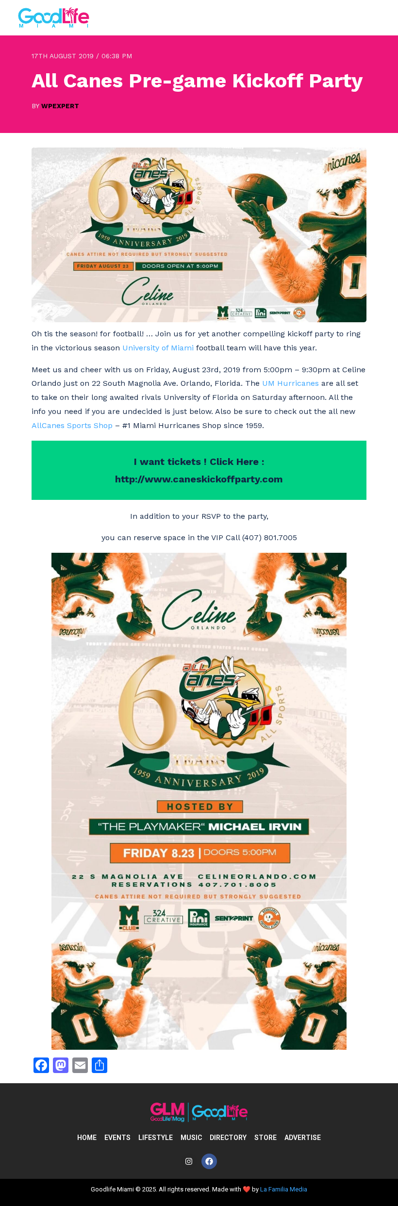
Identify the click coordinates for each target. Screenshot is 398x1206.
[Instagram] (189, 1161)
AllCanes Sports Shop (72, 425)
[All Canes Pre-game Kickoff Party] (199, 319)
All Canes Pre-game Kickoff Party (197, 80)
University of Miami (159, 347)
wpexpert (60, 106)
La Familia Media (283, 1189)
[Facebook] (209, 1161)
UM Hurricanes (290, 383)
